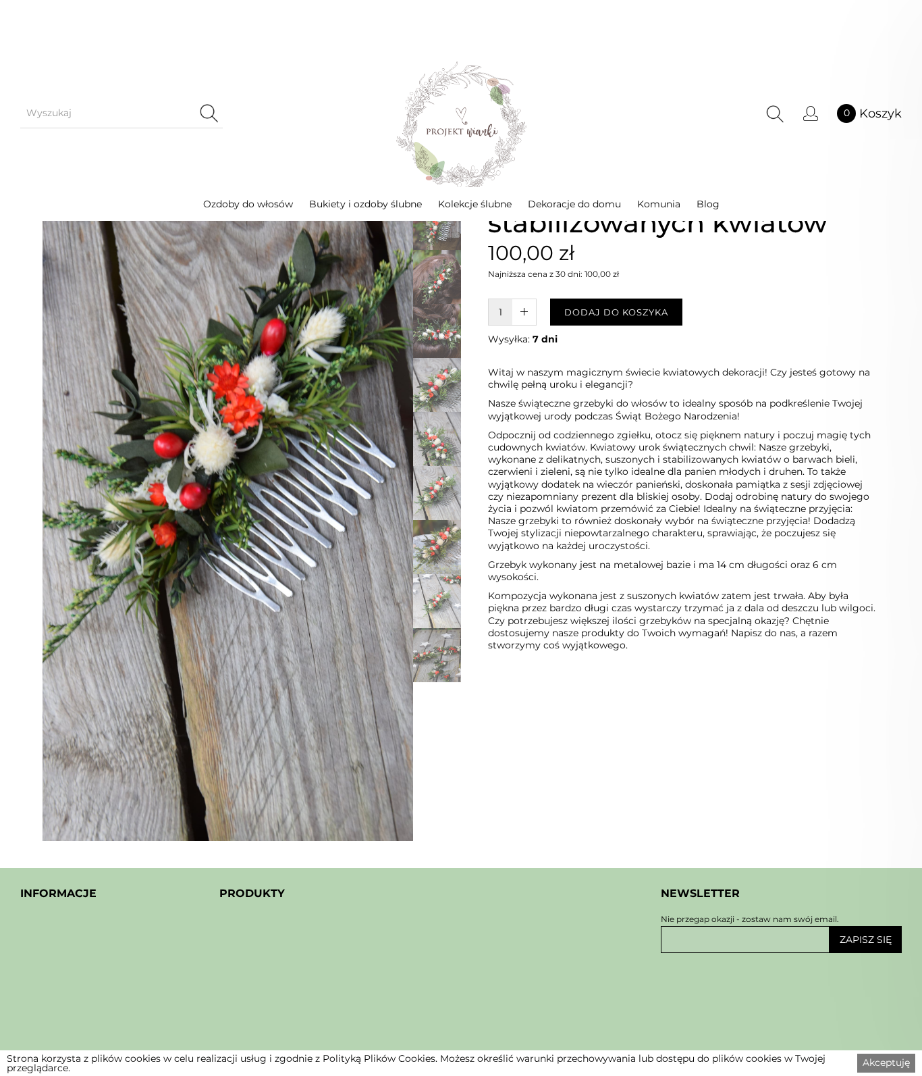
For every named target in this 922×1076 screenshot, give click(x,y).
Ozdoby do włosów (248, 204)
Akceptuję (886, 1062)
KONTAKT (45, 1043)
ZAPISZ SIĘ (866, 939)
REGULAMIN (54, 990)
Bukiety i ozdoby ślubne (365, 204)
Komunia (658, 204)
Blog (708, 204)
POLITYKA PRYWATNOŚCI (89, 1016)
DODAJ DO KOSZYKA (616, 312)
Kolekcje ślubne (475, 204)
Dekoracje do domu (574, 204)
